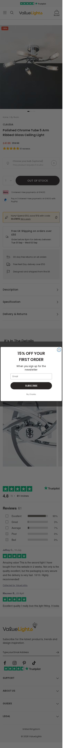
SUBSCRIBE (31, 385)
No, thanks (31, 394)
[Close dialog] (59, 350)
